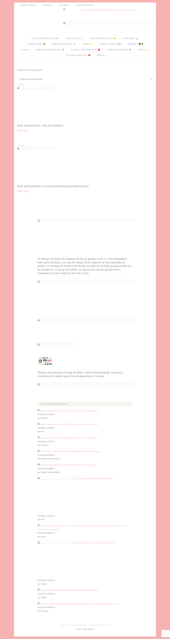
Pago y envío (65, 625)
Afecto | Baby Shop (39, 20)
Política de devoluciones (99, 625)
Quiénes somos (79, 625)
